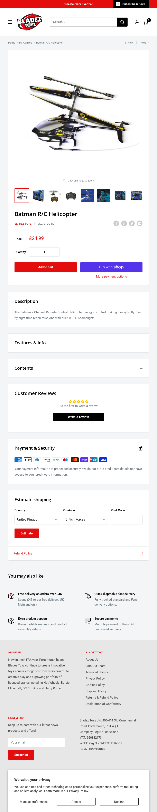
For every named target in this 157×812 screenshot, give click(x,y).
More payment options (111, 276)
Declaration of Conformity (103, 704)
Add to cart (45, 267)
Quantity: (21, 252)
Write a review (78, 417)
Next (143, 42)
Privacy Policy (95, 678)
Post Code (118, 510)
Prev (130, 42)
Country (20, 510)
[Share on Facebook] (116, 223)
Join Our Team (95, 666)
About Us (92, 659)
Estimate (27, 533)
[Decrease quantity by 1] (33, 252)
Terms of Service (97, 672)
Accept (76, 802)
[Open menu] (10, 22)
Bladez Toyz (23, 223)
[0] (145, 22)
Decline (119, 802)
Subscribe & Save (133, 4)
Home (11, 42)
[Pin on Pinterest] (124, 223)
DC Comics (25, 42)
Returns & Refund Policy (102, 697)
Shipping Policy (96, 691)
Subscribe (21, 755)
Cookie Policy (95, 685)
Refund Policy (22, 553)
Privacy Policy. (79, 791)
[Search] (122, 22)
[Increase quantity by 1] (55, 252)
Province (69, 510)
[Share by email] (139, 223)
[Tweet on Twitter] (132, 223)
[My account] (137, 22)
